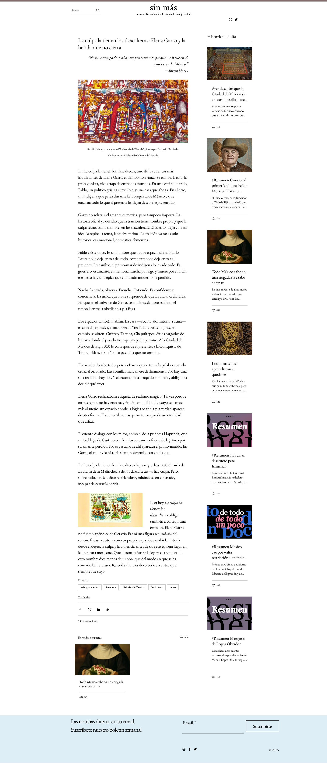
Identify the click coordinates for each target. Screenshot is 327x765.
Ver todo (184, 637)
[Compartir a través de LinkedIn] (98, 609)
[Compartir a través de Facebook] (80, 609)
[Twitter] (236, 19)
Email (188, 722)
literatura (111, 587)
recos (173, 587)
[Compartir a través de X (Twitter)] (89, 609)
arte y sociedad (90, 587)
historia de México (133, 587)
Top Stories (84, 597)
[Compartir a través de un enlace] (108, 609)
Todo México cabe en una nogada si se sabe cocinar (101, 684)
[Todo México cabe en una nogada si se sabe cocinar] (102, 659)
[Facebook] (190, 749)
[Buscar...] (97, 10)
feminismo (157, 587)
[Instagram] (230, 19)
